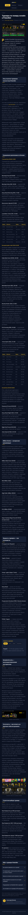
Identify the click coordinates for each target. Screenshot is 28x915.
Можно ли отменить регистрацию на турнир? (13, 876)
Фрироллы (14, 5)
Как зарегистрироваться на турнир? (11, 867)
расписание (12, 104)
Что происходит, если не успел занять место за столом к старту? (13, 871)
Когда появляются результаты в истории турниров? (12, 880)
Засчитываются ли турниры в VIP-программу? (13, 888)
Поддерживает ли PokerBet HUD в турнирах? (13, 884)
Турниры (7, 5)
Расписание (14, 7)
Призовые (20, 5)
